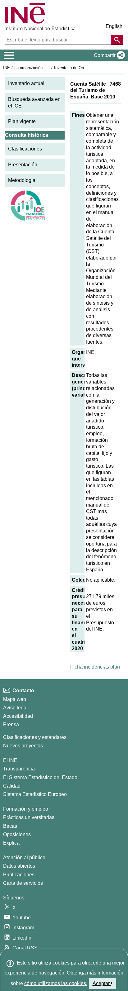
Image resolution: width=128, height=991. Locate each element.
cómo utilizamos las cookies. (55, 983)
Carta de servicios (23, 883)
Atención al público (24, 857)
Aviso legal (15, 707)
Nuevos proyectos (23, 745)
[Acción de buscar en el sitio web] (117, 40)
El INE (10, 760)
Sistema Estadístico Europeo (35, 794)
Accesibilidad (18, 716)
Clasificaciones (25, 148)
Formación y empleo (25, 809)
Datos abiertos (19, 866)
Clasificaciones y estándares (34, 737)
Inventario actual (26, 83)
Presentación (22, 164)
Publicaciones (18, 874)
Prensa (11, 724)
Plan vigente (22, 121)
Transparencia (19, 768)
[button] (108, 55)
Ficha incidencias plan (95, 666)
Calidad (12, 786)
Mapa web (14, 699)
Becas (10, 826)
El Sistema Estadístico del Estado (40, 777)
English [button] (114, 26)
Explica (11, 843)
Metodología (21, 180)
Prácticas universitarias (28, 817)
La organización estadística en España (49, 67)
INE (6, 67)
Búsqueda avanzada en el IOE (34, 102)
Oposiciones (17, 834)
